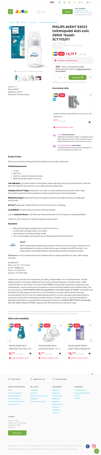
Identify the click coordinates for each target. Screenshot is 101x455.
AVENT (22, 242)
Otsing (67, 12)
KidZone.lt (55, 407)
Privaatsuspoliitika (80, 390)
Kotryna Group (57, 396)
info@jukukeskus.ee (81, 10)
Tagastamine (34, 399)
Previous (9, 340)
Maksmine (33, 393)
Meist (10, 390)
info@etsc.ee (19, 268)
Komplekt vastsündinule (16, 401)
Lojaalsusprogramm (14, 396)
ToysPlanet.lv (56, 410)
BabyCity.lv (56, 401)
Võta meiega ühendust (37, 401)
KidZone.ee (56, 393)
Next (91, 340)
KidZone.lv (55, 413)
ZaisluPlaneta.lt (57, 404)
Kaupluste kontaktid (14, 393)
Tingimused (34, 390)
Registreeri (17, 433)
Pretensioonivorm (14, 404)
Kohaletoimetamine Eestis (39, 396)
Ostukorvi (76, 77)
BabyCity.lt (56, 399)
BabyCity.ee (56, 390)
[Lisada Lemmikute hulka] (90, 77)
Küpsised (77, 398)
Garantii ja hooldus (14, 399)
